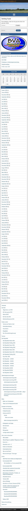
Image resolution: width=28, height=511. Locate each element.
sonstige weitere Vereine (8, 432)
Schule (5, 415)
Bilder (3, 399)
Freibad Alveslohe (7, 411)
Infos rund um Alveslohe (7, 435)
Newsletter (5, 489)
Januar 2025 (4, 113)
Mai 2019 (4, 241)
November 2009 (5, 298)
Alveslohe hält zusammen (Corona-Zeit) (11, 468)
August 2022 (4, 167)
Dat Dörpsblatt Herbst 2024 (9, 345)
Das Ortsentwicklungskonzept (9, 333)
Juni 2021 (4, 188)
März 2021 (4, 195)
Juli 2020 (4, 209)
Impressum (4, 504)
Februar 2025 (4, 110)
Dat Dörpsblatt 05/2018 (8, 370)
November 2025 (5, 94)
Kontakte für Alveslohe (6, 406)
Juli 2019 (4, 236)
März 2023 (4, 156)
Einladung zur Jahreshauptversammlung (10, 62)
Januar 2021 (4, 199)
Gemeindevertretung (7, 326)
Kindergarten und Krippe (8, 423)
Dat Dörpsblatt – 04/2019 (8, 365)
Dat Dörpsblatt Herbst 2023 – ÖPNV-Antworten (13, 352)
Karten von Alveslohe (7, 446)
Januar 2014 (4, 284)
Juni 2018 (4, 247)
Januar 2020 (4, 222)
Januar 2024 (4, 135)
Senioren (5, 428)
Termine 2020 (6, 478)
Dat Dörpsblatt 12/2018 (8, 368)
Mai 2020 (4, 213)
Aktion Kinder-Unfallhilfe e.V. (9, 470)
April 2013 (4, 291)
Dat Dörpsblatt (5, 338)
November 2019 (5, 227)
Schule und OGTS (7, 413)
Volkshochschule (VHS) (8, 408)
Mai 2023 (4, 151)
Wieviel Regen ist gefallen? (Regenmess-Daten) (13, 439)
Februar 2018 (4, 256)
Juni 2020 (4, 211)
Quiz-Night (4, 59)
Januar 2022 (4, 174)
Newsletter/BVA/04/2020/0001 (10, 494)
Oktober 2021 (5, 181)
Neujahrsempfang (5, 64)
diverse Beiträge (6, 481)
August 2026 (4, 90)
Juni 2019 (4, 238)
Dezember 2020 (5, 202)
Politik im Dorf (5, 322)
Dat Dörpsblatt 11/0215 (8, 372)
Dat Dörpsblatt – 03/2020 (8, 363)
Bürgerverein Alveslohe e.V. (8, 1)
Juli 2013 (4, 286)
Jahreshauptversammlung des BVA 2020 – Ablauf (14, 391)
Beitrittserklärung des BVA (8, 319)
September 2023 (5, 145)
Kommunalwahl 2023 (7, 461)
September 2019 (5, 231)
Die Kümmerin (6, 425)
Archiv (3, 456)
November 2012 (5, 293)
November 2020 (5, 204)
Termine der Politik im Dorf (8, 324)
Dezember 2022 (5, 163)
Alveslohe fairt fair (7, 476)
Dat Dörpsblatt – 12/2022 (8, 358)
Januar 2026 (4, 92)
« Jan (7, 84)
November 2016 (5, 266)
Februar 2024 (4, 133)
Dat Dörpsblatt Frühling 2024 (9, 347)
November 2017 (5, 259)
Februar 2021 (4, 197)
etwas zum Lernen (9, 417)
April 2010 (4, 295)
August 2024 (4, 122)
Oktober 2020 (5, 206)
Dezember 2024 (5, 115)
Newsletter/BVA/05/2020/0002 (10, 496)
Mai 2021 (4, 190)
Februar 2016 (4, 272)
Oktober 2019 (5, 229)
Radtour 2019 (6, 499)
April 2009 (4, 300)
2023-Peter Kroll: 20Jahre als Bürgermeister (12, 458)
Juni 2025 (4, 101)
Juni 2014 (4, 279)
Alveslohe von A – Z (7, 444)
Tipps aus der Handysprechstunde (10, 403)
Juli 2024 (4, 124)
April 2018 (4, 252)
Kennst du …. (6, 442)
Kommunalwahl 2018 (7, 466)
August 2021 (4, 186)
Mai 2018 (4, 250)
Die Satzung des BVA (7, 312)
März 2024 (4, 131)
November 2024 (5, 117)
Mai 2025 (4, 104)
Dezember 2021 (5, 177)
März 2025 (4, 108)
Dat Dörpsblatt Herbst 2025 (9, 340)
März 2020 (4, 218)
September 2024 (5, 119)
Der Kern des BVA (7, 316)
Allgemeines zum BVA (8, 309)
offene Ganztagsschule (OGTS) (11, 420)
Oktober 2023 (5, 142)
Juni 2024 (4, 126)
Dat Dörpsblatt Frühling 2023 (9, 354)
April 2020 (4, 215)
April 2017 (4, 261)
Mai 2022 (4, 170)
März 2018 (4, 254)
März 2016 (4, 270)
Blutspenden (5, 430)
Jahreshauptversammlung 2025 (9, 380)
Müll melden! (5, 437)
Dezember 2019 (5, 224)
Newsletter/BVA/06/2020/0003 (10, 491)
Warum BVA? (6, 314)
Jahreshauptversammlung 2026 (9, 377)
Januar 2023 (4, 161)
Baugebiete (5, 331)
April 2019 (4, 243)
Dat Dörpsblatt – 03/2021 (8, 361)
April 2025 (4, 106)
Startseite (4, 305)
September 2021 (5, 183)
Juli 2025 (4, 99)
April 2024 (4, 129)
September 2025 (5, 97)
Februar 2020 (4, 220)
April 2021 (4, 193)
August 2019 (4, 234)
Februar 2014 (4, 282)
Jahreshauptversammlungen (8, 375)
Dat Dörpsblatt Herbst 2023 (9, 349)
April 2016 (4, 268)
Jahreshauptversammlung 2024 (9, 385)
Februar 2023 (4, 158)
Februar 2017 (4, 263)
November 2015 (5, 275)
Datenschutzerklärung (6, 502)
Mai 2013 (4, 288)
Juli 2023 (4, 147)
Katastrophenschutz (7, 449)
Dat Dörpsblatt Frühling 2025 (9, 342)
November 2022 (5, 165)
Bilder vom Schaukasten (8, 401)
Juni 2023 (4, 149)
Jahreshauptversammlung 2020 (9, 389)
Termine (3, 336)
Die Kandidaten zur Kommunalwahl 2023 (12, 463)
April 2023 (4, 154)
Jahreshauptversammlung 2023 (9, 387)
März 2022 (4, 172)
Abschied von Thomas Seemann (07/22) (11, 483)
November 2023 (5, 140)
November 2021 (5, 179)
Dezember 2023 (5, 138)
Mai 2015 (4, 277)
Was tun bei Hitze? (7, 451)
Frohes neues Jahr (6, 66)
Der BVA (3, 307)
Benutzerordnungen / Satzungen (10, 453)
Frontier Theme (24, 509)
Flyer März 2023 (6, 356)
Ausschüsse (5, 328)
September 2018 (5, 245)
